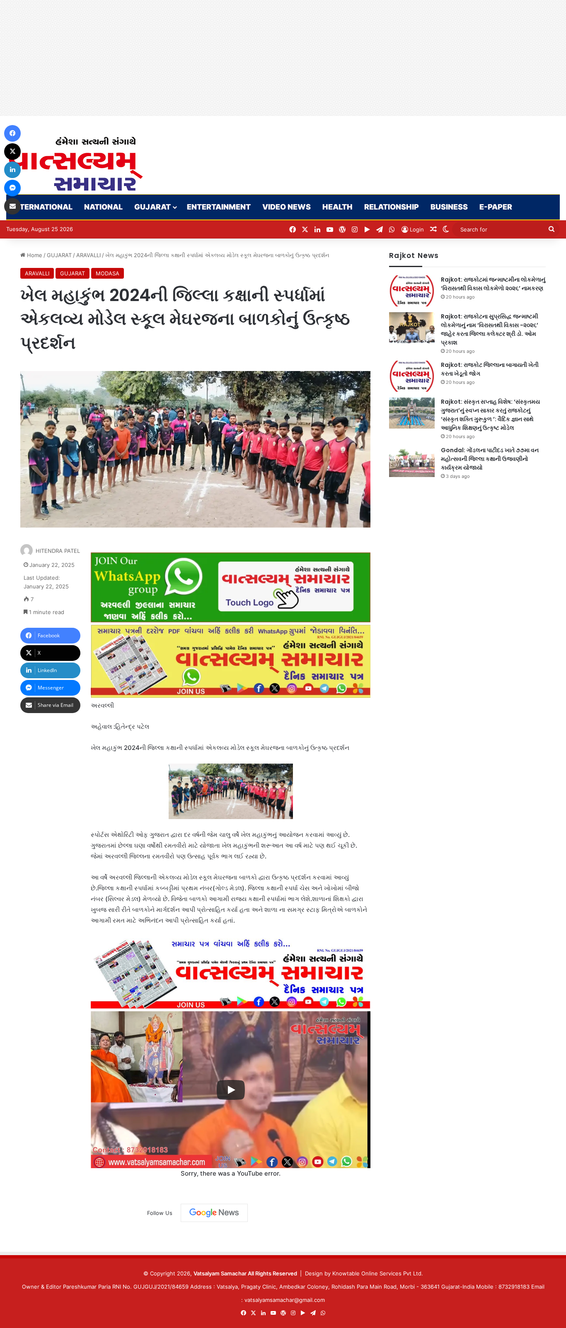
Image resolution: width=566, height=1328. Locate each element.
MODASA (107, 273)
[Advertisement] (248, 58)
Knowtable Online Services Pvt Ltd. (377, 1273)
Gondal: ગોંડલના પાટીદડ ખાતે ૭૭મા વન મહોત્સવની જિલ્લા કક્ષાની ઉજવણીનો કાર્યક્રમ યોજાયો (490, 459)
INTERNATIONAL (42, 206)
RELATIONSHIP (391, 206)
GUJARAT (152, 206)
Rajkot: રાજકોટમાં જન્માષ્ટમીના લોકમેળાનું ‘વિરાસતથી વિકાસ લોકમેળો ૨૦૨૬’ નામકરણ (493, 283)
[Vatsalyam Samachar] (75, 164)
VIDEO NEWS (286, 206)
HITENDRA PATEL (58, 550)
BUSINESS (449, 206)
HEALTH (337, 206)
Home (33, 255)
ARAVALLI (88, 255)
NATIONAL (103, 206)
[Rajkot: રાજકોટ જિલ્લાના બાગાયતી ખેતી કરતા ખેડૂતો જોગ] (412, 376)
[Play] (231, 1090)
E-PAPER (495, 206)
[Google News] (214, 1213)
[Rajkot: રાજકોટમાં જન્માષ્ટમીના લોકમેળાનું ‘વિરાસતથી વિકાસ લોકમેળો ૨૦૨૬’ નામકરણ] (412, 290)
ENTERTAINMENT (219, 206)
